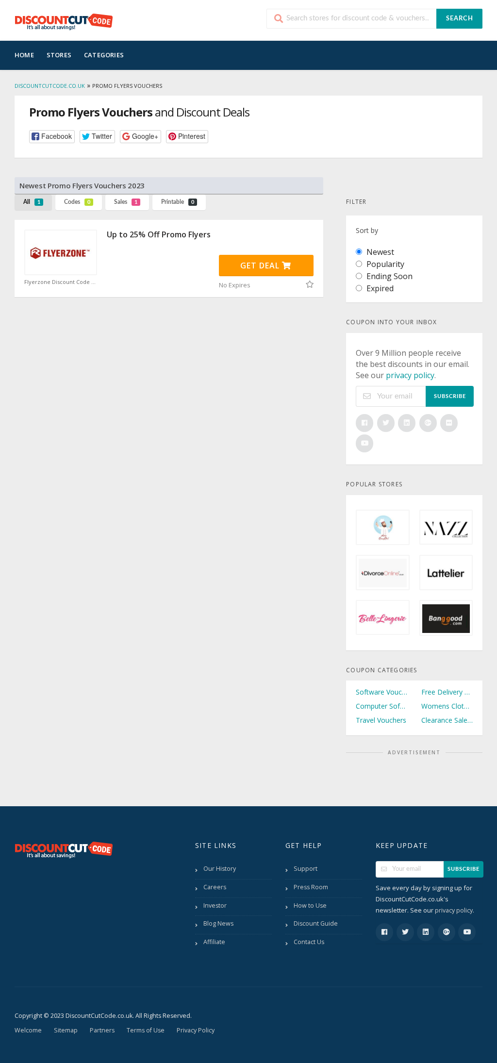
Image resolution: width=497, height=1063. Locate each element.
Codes (77, 202)
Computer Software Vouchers (381, 706)
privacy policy (410, 375)
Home (24, 54)
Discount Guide (316, 923)
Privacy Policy (196, 1030)
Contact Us (309, 942)
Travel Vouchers (381, 720)
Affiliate (214, 942)
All (31, 202)
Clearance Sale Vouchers (447, 720)
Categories (104, 54)
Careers (214, 887)
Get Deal (261, 265)
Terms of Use (146, 1030)
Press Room (311, 887)
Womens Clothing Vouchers (447, 706)
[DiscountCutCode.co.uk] (64, 21)
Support (305, 868)
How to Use (310, 905)
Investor (215, 905)
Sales (125, 202)
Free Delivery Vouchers (447, 692)
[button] (52, 136)
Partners (102, 1030)
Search (459, 19)
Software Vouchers (381, 692)
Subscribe (450, 396)
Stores (59, 54)
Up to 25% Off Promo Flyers (159, 234)
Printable (177, 202)
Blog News (218, 923)
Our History (219, 868)
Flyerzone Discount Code (57, 282)
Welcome (28, 1030)
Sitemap (66, 1030)
